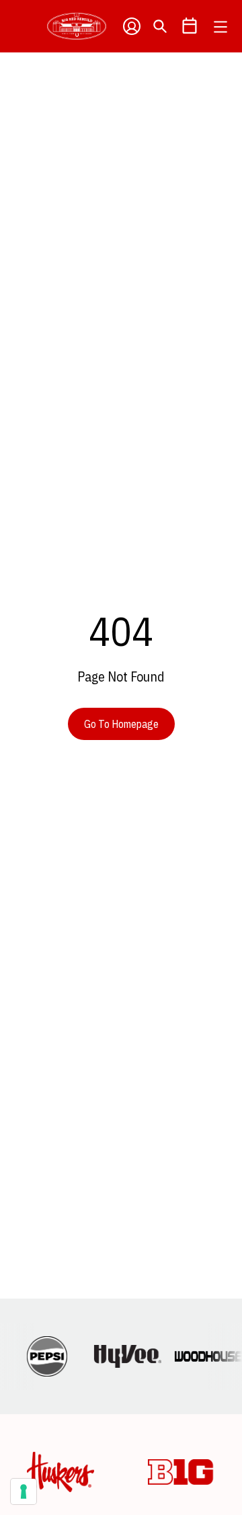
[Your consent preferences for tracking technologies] (23, 1491)
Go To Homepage (121, 724)
